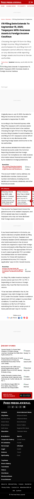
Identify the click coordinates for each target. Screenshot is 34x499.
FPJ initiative (5, 443)
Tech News (5, 467)
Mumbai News (11, 6)
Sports (19, 436)
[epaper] (29, 2)
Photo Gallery (6, 463)
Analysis (4, 412)
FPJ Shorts (21, 6)
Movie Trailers (21, 425)
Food (18, 455)
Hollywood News (22, 419)
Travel (19, 452)
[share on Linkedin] (16, 407)
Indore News (5, 422)
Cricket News (21, 439)
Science (4, 452)
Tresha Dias (4, 62)
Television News (22, 431)
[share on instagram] (20, 407)
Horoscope (5, 446)
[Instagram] (24, 318)
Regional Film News (23, 428)
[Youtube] (27, 318)
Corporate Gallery (7, 439)
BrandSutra (5, 436)
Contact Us (15, 487)
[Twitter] (21, 318)
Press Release (6, 479)
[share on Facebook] (9, 407)
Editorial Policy (12, 484)
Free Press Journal (11, 2)
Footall (19, 443)
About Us (4, 484)
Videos (3, 470)
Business (8, 19)
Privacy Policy (6, 487)
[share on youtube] (24, 407)
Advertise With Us (25, 487)
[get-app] (32, 2)
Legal (3, 449)
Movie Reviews (21, 422)
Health (19, 449)
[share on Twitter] (12, 407)
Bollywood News (22, 415)
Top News (4, 460)
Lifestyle (20, 446)
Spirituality (5, 455)
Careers (20, 484)
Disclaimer (28, 484)
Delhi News (4, 428)
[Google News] (12, 318)
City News (4, 415)
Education (4, 431)
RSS (14, 491)
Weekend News (6, 476)
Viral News (4, 473)
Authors (18, 491)
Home (3, 6)
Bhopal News (5, 425)
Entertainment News (24, 412)
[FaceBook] (19, 318)
